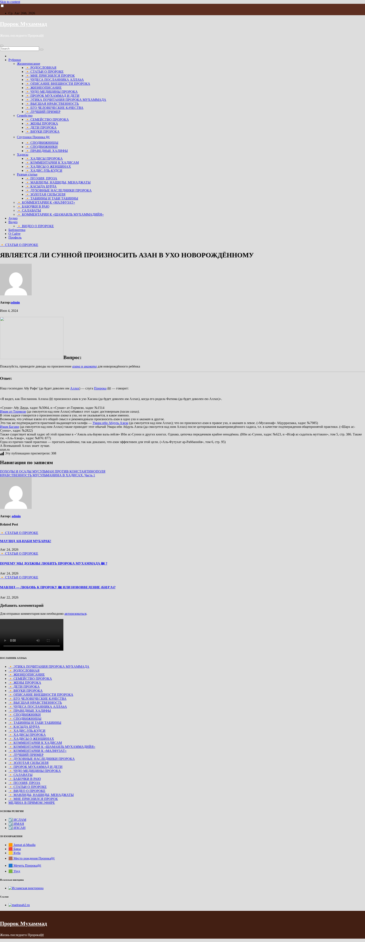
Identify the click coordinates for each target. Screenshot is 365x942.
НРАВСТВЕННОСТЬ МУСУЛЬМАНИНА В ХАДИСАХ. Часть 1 (47, 475)
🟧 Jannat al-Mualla (21, 845)
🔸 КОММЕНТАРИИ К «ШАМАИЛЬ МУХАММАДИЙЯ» (60, 214)
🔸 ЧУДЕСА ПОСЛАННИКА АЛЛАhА (54, 79)
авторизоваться (75, 613)
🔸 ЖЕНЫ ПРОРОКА (41, 123)
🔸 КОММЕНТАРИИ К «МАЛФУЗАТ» (46, 202)
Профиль (15, 237)
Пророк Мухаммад (23, 24)
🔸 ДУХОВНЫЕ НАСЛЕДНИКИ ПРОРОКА (58, 190)
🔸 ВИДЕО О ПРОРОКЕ (35, 226)
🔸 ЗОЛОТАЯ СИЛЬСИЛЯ (45, 194)
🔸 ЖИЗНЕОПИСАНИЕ (43, 87)
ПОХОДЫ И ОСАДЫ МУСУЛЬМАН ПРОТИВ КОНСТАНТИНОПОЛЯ (52, 471)
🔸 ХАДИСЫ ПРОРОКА (44, 158)
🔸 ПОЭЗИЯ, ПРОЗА (41, 178)
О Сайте (14, 233)
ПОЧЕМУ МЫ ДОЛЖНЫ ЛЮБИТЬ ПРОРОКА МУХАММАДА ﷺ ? (53, 563)
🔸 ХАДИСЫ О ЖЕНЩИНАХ (48, 166)
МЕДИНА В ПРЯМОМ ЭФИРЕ (31, 802)
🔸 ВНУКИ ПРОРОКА (42, 131)
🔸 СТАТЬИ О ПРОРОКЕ (44, 71)
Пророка (100, 388)
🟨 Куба (14, 853)
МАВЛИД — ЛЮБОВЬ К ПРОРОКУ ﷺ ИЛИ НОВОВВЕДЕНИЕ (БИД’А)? (58, 587)
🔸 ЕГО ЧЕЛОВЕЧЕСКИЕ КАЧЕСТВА (54, 107)
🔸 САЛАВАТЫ (29, 210)
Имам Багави (9, 426)
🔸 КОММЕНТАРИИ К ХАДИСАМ (52, 162)
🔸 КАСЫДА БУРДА (41, 186)
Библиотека (16, 230)
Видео (13, 222)
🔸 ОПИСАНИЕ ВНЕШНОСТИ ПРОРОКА (57, 83)
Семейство (25, 115)
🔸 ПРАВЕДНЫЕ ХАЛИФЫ (46, 151)
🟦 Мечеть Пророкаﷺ (24, 865)
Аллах (74, 388)
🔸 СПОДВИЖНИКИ (41, 147)
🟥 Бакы (14, 849)
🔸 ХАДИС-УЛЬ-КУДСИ (43, 170)
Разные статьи (27, 174)
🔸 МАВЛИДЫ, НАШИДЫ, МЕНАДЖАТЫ (58, 182)
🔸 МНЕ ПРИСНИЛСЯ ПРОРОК (50, 75)
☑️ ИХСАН (17, 828)
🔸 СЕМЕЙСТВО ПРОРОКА (47, 119)
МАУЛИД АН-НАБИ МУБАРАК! (25, 541)
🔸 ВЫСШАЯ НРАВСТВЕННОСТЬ (52, 103)
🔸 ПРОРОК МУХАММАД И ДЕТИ (52, 95)
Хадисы (22, 154)
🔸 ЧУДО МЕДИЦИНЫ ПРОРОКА (51, 91)
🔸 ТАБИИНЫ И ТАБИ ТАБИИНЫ (51, 198)
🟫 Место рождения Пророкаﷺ (31, 858)
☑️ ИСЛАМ (17, 820)
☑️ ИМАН (16, 824)
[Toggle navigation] (1, 45)
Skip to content (10, 2)
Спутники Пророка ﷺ (33, 137)
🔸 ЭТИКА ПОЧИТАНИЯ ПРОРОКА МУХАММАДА (65, 99)
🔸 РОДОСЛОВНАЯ (40, 67)
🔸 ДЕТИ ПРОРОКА (41, 127)
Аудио (13, 218)
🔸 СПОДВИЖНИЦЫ (41, 143)
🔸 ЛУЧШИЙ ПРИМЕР (42, 112)
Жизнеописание (28, 63)
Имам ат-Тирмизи (13, 411)
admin (15, 302)
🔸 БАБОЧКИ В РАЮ (33, 206)
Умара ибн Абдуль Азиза (110, 423)
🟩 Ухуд (14, 871)
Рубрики (14, 60)
